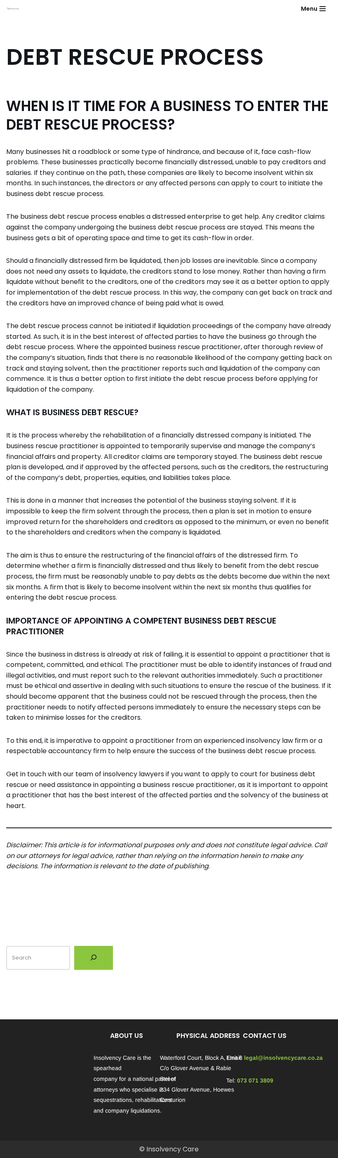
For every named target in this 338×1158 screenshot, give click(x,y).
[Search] (93, 958)
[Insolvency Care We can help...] (12, 8)
